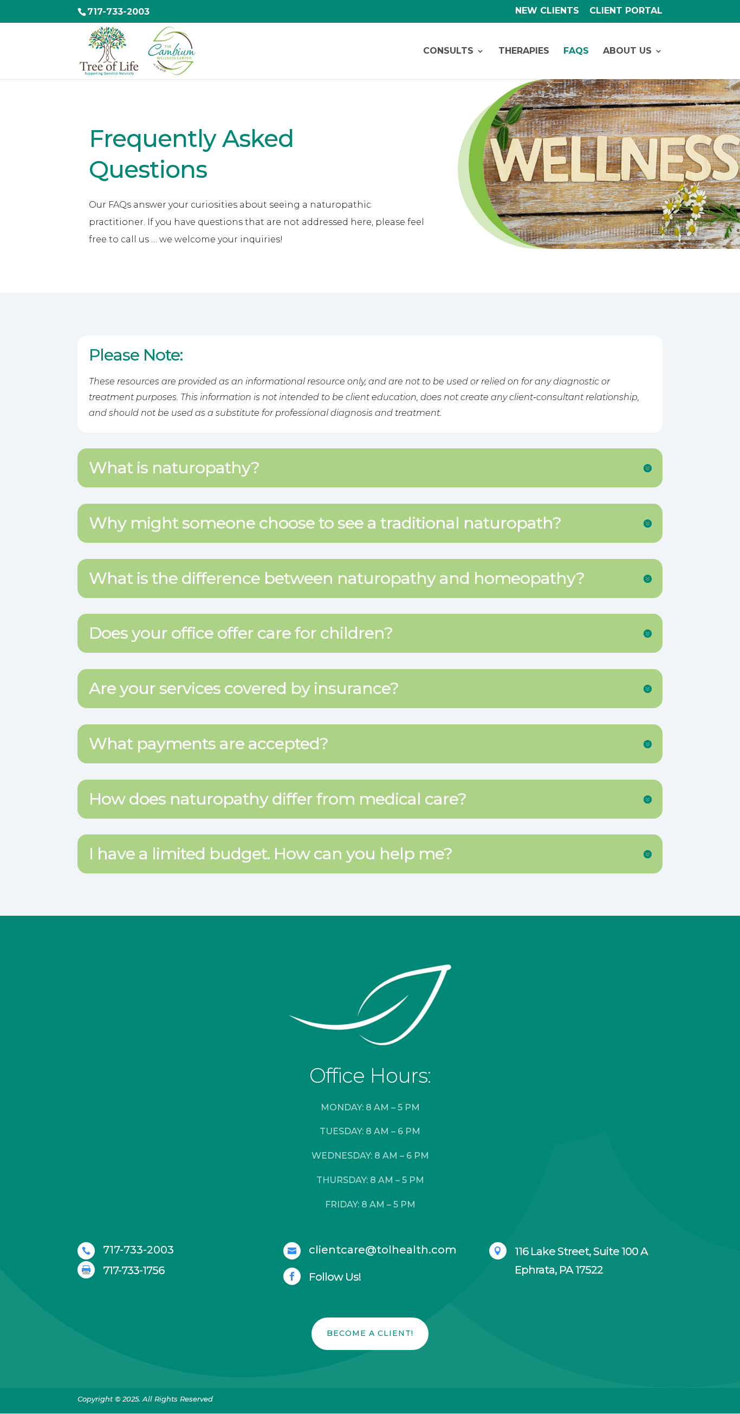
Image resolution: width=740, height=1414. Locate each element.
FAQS (576, 51)
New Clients (547, 11)
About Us (627, 51)
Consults (448, 51)
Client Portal (626, 11)
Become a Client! (370, 1333)
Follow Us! (335, 1276)
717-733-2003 (118, 12)
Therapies (523, 51)
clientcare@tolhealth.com (383, 1249)
